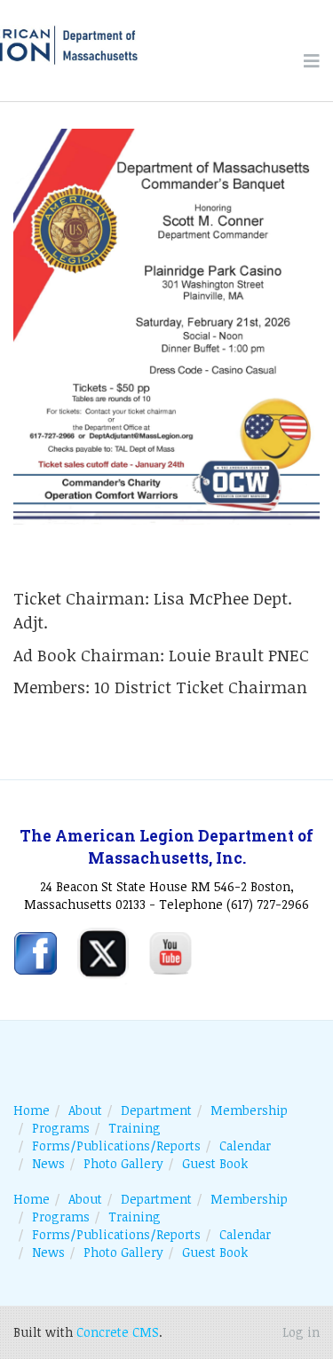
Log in (301, 1331)
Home (31, 1110)
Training (134, 1127)
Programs (61, 1127)
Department (156, 1110)
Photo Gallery (123, 1163)
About (85, 1110)
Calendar (245, 1145)
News (48, 1163)
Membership (249, 1110)
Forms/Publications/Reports (116, 1145)
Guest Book (215, 1163)
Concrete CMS (117, 1331)
